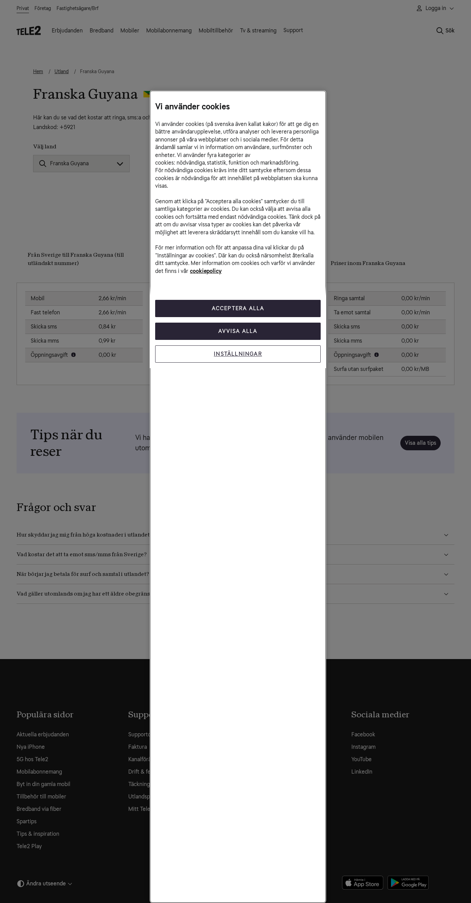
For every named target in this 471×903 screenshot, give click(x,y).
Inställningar (238, 354)
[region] (238, 496)
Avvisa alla (237, 331)
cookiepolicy (206, 271)
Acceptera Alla (238, 308)
